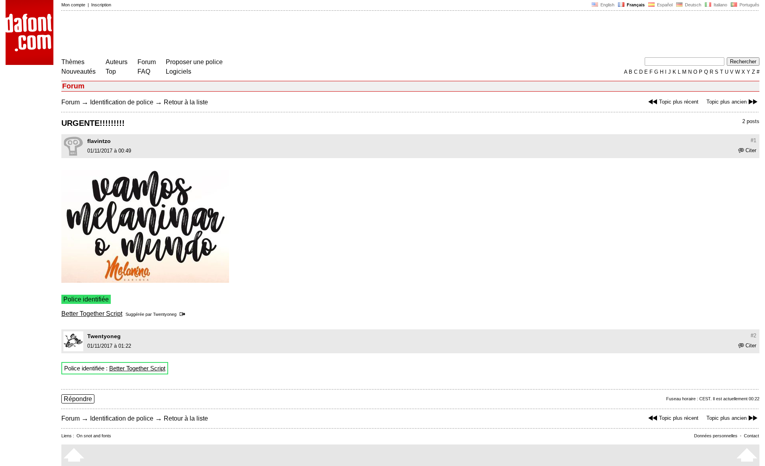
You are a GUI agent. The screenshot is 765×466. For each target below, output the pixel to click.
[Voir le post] (184, 314)
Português (748, 4)
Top (111, 71)
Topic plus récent (678, 102)
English (607, 4)
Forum (146, 62)
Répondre (78, 399)
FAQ (143, 71)
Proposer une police (194, 62)
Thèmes (72, 62)
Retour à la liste (186, 102)
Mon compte (73, 4)
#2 (753, 336)
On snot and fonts (93, 435)
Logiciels (178, 71)
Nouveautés (78, 71)
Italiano (719, 4)
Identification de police (121, 102)
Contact (751, 435)
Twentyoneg (165, 314)
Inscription (101, 4)
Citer (750, 150)
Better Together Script (91, 313)
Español (664, 4)
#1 (753, 140)
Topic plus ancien (726, 102)
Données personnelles (716, 435)
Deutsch (692, 4)
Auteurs (117, 62)
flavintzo (99, 141)
